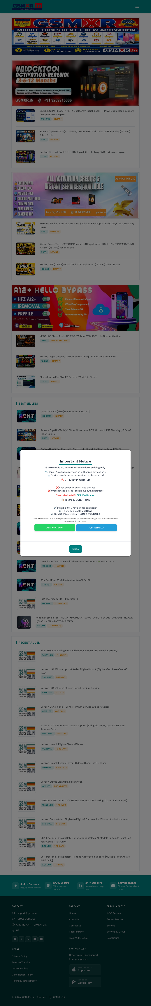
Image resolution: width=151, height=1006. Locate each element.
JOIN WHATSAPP (54, 527)
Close (75, 548)
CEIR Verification (86, 495)
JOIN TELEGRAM (96, 527)
